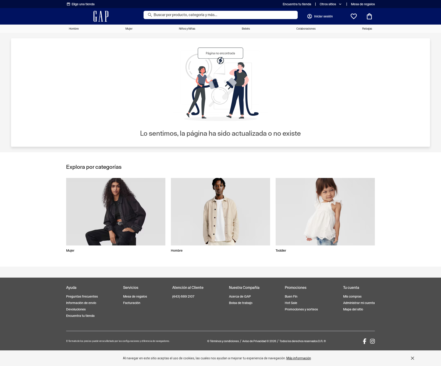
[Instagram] (372, 341)
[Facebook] (364, 341)
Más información (298, 358)
